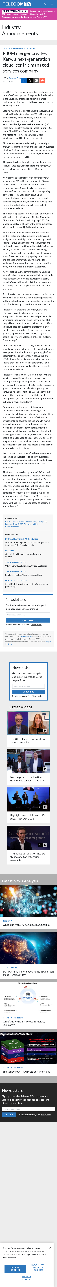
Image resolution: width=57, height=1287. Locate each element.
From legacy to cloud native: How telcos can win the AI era (27, 779)
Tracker (27, 524)
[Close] (50, 1248)
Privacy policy (36, 625)
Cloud (7, 521)
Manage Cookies (27, 1277)
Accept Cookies (15, 1268)
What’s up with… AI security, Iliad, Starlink (26, 924)
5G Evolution (10, 968)
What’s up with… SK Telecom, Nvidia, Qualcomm (26, 566)
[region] (27, 1265)
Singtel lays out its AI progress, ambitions (23, 575)
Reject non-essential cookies (38, 1267)
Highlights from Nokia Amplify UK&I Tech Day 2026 (27, 817)
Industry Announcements (20, 30)
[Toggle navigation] (51, 4)
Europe (8, 524)
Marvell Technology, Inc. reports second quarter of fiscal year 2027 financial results (27, 543)
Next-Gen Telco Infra (16, 580)
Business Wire (14, 78)
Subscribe (27, 620)
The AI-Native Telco (15, 562)
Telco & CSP (18, 524)
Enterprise (42, 521)
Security (9, 550)
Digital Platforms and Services (19, 48)
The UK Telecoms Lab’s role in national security (27, 740)
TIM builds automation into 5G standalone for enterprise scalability (27, 857)
